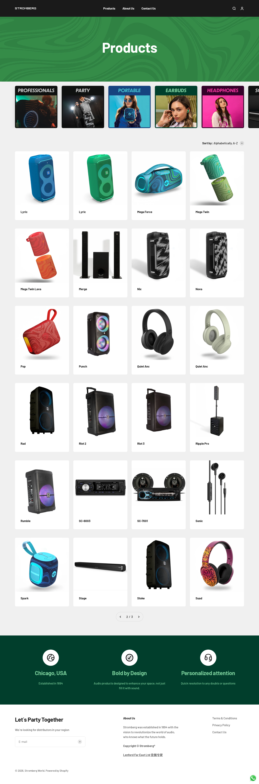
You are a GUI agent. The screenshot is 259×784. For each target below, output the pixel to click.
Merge (83, 289)
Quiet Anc (143, 366)
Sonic (199, 521)
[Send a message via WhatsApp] (253, 778)
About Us (128, 8)
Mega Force (144, 212)
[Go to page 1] (120, 616)
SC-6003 (84, 521)
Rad (23, 443)
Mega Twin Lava (31, 289)
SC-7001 (142, 521)
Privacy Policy (221, 725)
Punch (83, 366)
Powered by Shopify (57, 770)
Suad (199, 598)
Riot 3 (140, 443)
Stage (83, 598)
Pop (23, 366)
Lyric (24, 212)
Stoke (141, 598)
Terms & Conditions (224, 718)
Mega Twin (202, 212)
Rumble (25, 521)
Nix (139, 289)
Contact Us (148, 8)
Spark (25, 598)
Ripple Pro (202, 443)
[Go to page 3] (138, 616)
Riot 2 (82, 443)
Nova (199, 289)
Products (109, 8)
